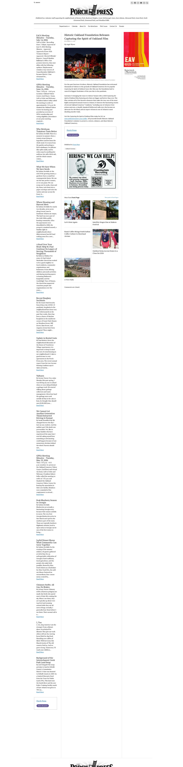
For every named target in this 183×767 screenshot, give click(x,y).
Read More (40, 79)
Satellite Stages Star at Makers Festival (104, 223)
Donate (121, 26)
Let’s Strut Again (70, 222)
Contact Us (113, 26)
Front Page (76, 145)
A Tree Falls (69, 279)
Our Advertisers (93, 26)
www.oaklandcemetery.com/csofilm (75, 119)
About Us (83, 26)
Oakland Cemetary (70, 148)
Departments (63, 26)
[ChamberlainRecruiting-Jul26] (91, 189)
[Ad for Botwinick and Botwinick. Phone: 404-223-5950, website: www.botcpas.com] (135, 80)
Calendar (74, 26)
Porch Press (41, 701)
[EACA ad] (136, 66)
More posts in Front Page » (112, 197)
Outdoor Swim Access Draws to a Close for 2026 (105, 252)
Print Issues (103, 26)
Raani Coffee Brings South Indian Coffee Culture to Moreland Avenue (77, 233)
